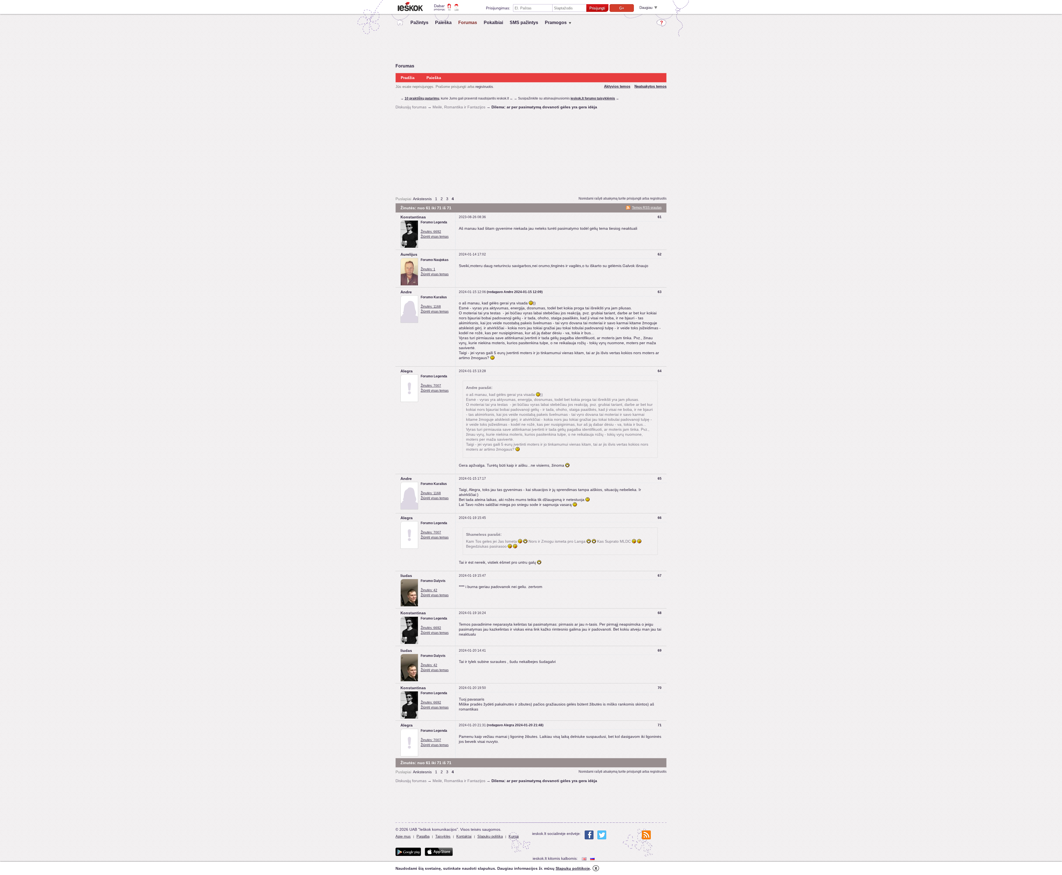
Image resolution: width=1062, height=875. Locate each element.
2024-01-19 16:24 (472, 613)
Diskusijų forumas (410, 107)
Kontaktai (464, 836)
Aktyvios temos (617, 86)
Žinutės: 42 (429, 590)
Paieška (443, 22)
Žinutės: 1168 (431, 307)
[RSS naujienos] (646, 834)
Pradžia (408, 77)
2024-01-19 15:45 (472, 518)
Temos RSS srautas (647, 208)
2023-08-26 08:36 (472, 217)
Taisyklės (443, 836)
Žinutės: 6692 (431, 232)
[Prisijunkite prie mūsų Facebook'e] (589, 834)
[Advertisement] (531, 153)
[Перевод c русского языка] (593, 858)
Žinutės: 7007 (431, 386)
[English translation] (585, 858)
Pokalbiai (493, 22)
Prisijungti (597, 8)
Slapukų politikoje (573, 868)
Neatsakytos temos (650, 86)
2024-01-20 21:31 (472, 725)
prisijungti (634, 198)
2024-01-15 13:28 (472, 371)
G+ (621, 8)
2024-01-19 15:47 (472, 576)
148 (456, 10)
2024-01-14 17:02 (472, 254)
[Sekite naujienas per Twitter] (601, 834)
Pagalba (423, 836)
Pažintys (419, 22)
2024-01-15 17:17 (472, 478)
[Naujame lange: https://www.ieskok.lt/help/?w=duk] (661, 23)
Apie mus (403, 836)
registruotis (484, 87)
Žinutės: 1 (428, 269)
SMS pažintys (524, 22)
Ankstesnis (422, 199)
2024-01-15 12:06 (472, 292)
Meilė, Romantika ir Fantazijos (459, 107)
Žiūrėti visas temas (435, 237)
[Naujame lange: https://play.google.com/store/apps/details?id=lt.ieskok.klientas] (408, 852)
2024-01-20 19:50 (472, 688)
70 (449, 10)
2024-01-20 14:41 (472, 650)
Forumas (467, 22)
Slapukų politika (490, 836)
